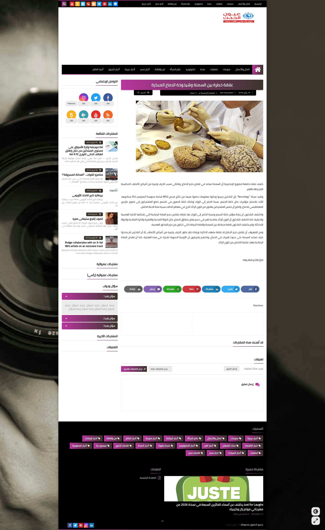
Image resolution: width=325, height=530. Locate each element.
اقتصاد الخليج (122, 445)
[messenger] (115, 4)
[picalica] (64, 525)
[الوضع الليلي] (315, 511)
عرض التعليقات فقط (159, 369)
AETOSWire (256, 514)
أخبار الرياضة (172, 438)
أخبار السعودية (79, 445)
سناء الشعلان (229, 445)
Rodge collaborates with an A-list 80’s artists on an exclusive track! (84, 244)
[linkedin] (110, 4)
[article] (158, 324)
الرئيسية (258, 4)
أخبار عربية (146, 4)
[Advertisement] (123, 36)
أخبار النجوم (114, 69)
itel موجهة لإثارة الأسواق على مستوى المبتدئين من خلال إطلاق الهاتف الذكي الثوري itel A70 (84, 150)
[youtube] (72, 4)
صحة (209, 4)
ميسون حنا (101, 445)
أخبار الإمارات (91, 438)
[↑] (162, 521)
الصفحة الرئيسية (208, 93)
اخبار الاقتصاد (251, 445)
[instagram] (86, 525)
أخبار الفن (208, 445)
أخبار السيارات (234, 453)
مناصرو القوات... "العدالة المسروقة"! (82, 174)
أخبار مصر (159, 4)
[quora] (88, 4)
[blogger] (93, 4)
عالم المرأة (185, 4)
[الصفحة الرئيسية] (257, 69)
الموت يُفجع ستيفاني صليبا (88, 218)
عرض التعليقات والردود (133, 369)
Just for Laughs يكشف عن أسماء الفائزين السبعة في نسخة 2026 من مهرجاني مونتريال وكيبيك (219, 507)
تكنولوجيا (199, 4)
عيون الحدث (231, 524)
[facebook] (70, 525)
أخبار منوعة (151, 438)
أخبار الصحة (143, 445)
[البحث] (64, 3)
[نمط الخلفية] (315, 520)
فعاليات (219, 4)
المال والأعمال (244, 4)
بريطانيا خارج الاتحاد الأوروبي (87, 195)
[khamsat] (77, 4)
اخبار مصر (214, 453)
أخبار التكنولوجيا (187, 445)
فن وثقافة (172, 4)
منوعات (230, 4)
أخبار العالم (98, 69)
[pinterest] (104, 4)
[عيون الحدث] (238, 17)
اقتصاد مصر (194, 453)
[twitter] (99, 4)
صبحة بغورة (164, 445)
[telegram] (83, 4)
